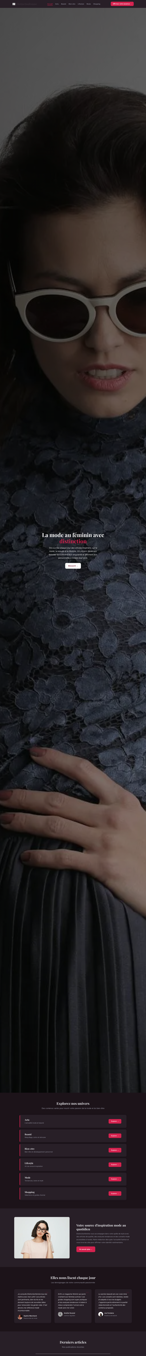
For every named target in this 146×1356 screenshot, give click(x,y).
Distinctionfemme (24, 4)
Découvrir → (73, 566)
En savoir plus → (85, 1249)
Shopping (96, 4)
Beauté (63, 4)
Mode (89, 4)
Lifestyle (81, 4)
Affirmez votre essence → (122, 4)
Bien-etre (72, 4)
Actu (57, 4)
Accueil (50, 4)
